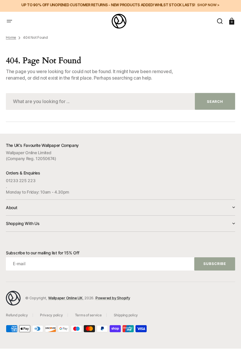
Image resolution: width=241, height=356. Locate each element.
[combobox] (120, 101)
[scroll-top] (228, 343)
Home (11, 37)
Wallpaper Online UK (65, 298)
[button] (9, 21)
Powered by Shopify (113, 298)
